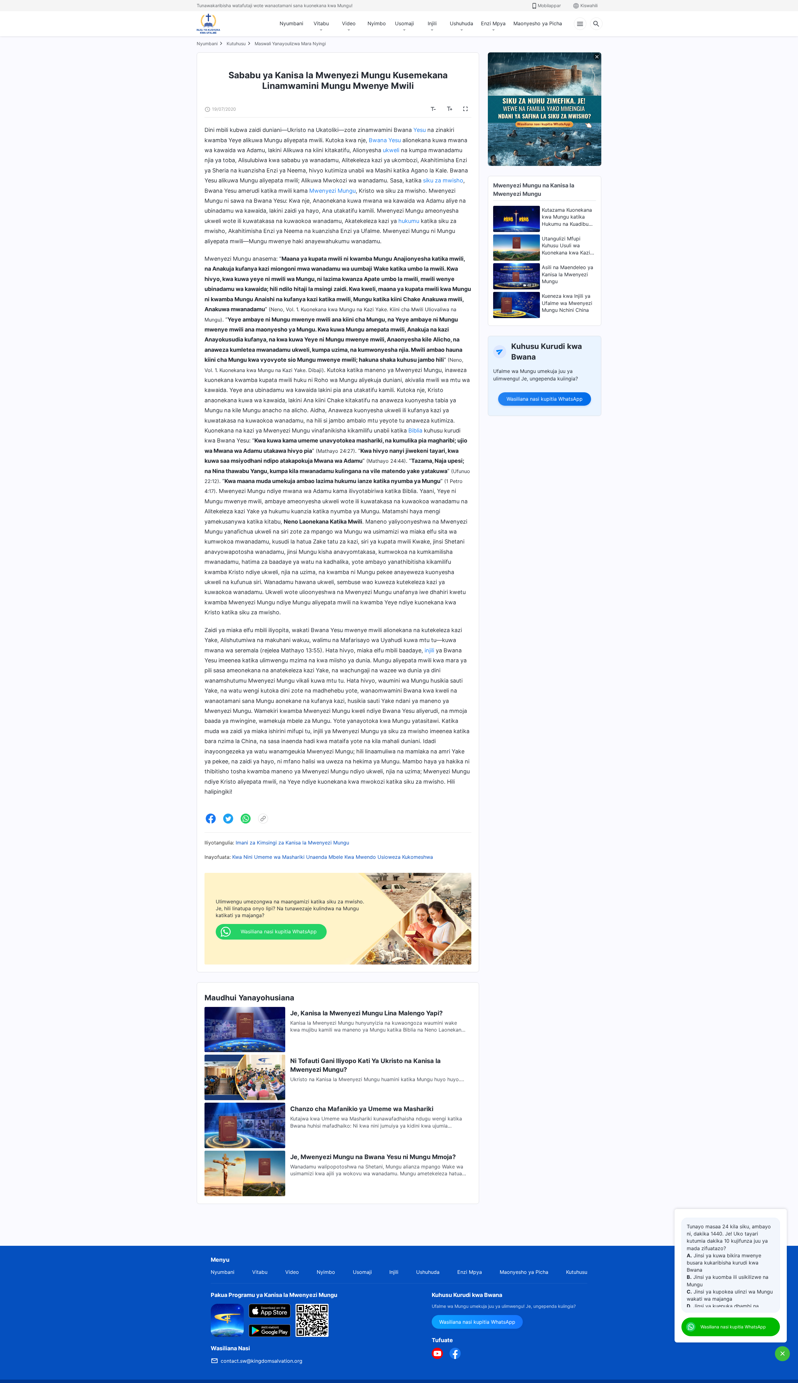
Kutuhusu (236, 43)
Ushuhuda (461, 23)
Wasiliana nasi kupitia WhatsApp (545, 399)
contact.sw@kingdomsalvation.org (261, 1361)
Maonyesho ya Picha (537, 23)
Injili (432, 23)
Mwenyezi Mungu (332, 190)
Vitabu (321, 23)
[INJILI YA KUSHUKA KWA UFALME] (215, 23)
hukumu (408, 221)
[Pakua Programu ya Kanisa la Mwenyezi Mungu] (227, 1320)
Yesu (419, 130)
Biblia (415, 430)
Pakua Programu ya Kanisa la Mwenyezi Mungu (274, 1295)
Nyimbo (377, 23)
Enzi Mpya (493, 23)
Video (349, 23)
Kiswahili (589, 5)
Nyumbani (291, 23)
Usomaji (404, 23)
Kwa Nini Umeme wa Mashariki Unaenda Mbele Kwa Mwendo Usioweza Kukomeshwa (332, 857)
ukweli (391, 150)
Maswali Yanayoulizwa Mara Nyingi (290, 43)
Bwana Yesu (385, 140)
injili (429, 650)
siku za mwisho (443, 180)
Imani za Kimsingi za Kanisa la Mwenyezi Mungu (292, 842)
